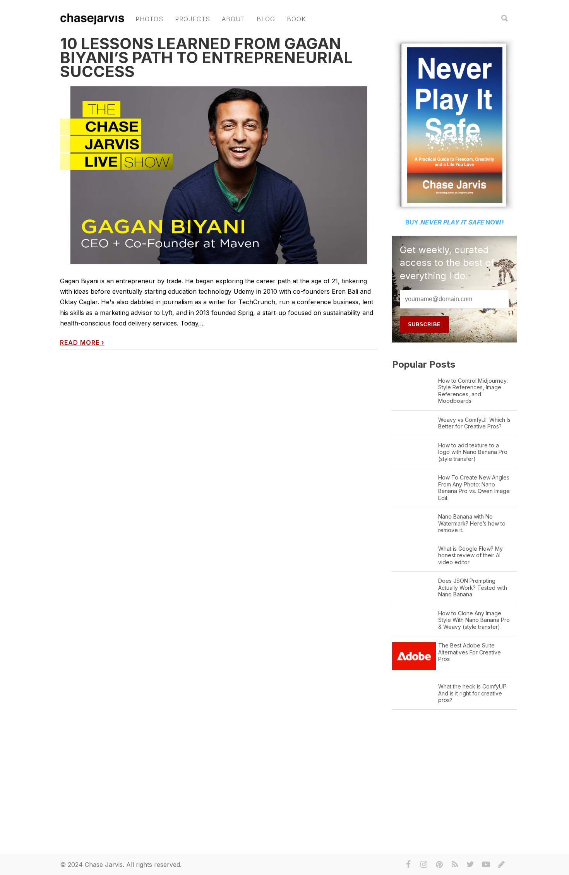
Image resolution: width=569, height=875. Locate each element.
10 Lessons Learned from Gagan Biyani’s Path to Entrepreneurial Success (206, 57)
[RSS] (455, 864)
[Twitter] (470, 864)
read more (82, 342)
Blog (266, 19)
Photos (149, 19)
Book (296, 19)
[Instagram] (424, 864)
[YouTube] (486, 864)
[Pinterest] (439, 864)
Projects (192, 19)
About (233, 19)
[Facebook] (408, 864)
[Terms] (501, 864)
